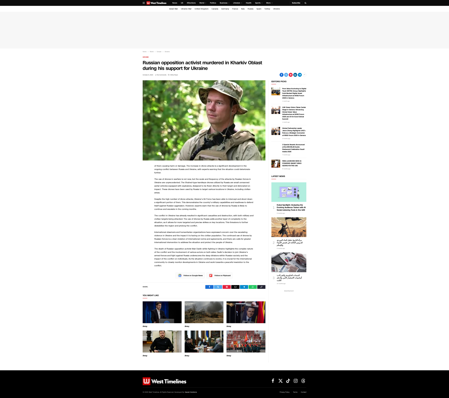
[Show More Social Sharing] (304, 75)
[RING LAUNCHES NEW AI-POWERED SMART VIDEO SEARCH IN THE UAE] (275, 164)
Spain (258, 8)
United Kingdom (201, 8)
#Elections (191, 3)
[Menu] (144, 3)
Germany (225, 8)
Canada (215, 8)
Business (223, 3)
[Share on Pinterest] (291, 75)
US (182, 3)
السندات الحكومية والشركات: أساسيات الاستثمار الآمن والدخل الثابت (289, 278)
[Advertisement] (224, 30)
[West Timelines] (156, 3)
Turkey (267, 8)
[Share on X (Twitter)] (286, 75)
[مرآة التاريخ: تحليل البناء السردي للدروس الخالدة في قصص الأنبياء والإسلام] (288, 227)
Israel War (173, 8)
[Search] (305, 3)
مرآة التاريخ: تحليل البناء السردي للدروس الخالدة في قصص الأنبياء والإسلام (290, 243)
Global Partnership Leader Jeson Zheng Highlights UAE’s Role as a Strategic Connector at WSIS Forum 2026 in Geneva (294, 131)
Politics (213, 3)
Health (248, 3)
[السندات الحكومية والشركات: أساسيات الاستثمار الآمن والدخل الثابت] (288, 262)
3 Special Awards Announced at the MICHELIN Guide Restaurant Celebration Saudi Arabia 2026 (293, 148)
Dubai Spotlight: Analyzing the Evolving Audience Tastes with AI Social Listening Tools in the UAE (291, 207)
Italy (243, 8)
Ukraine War (186, 8)
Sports (258, 3)
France (235, 8)
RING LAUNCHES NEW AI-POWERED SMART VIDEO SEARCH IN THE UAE (292, 163)
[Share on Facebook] (282, 75)
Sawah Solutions (191, 392)
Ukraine (276, 8)
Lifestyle (236, 3)
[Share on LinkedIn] (295, 75)
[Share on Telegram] (300, 75)
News (174, 3)
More (268, 3)
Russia (250, 8)
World (201, 3)
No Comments (161, 75)
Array (145, 326)
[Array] (162, 312)
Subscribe (296, 3)
